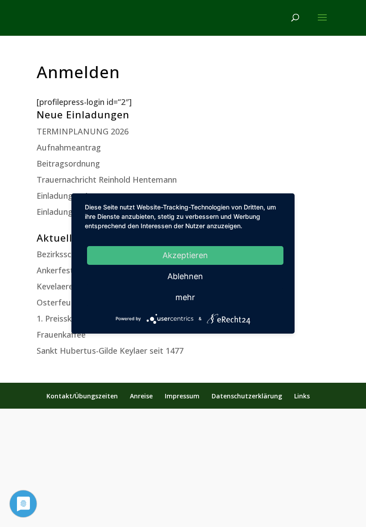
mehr (185, 297)
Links (302, 396)
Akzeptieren (185, 255)
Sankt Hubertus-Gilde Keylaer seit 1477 (110, 350)
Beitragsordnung (68, 163)
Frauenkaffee (61, 334)
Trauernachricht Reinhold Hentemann (107, 179)
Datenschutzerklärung (247, 396)
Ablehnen (185, 276)
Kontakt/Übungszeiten (82, 396)
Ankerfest (55, 270)
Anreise (141, 396)
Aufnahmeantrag (69, 147)
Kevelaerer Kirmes (71, 286)
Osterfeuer (58, 302)
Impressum (182, 396)
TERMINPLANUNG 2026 (83, 131)
